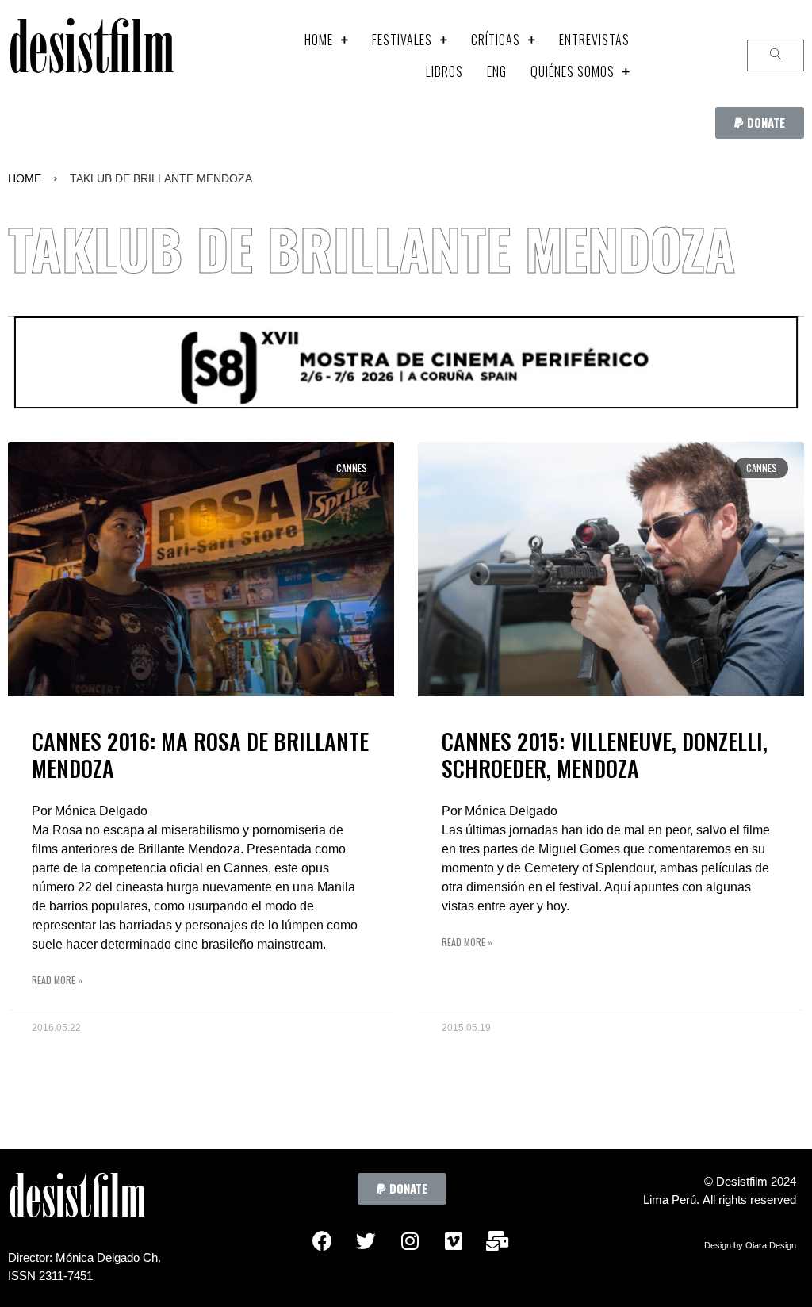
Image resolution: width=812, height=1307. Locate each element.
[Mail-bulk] (497, 1240)
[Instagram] (410, 1240)
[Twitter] (366, 1240)
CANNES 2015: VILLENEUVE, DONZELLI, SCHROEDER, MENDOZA (605, 754)
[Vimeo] (453, 1240)
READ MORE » (57, 980)
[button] (759, 123)
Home (24, 178)
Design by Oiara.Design (750, 1245)
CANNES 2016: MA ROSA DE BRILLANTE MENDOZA (200, 754)
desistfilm (91, 55)
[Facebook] (323, 1240)
